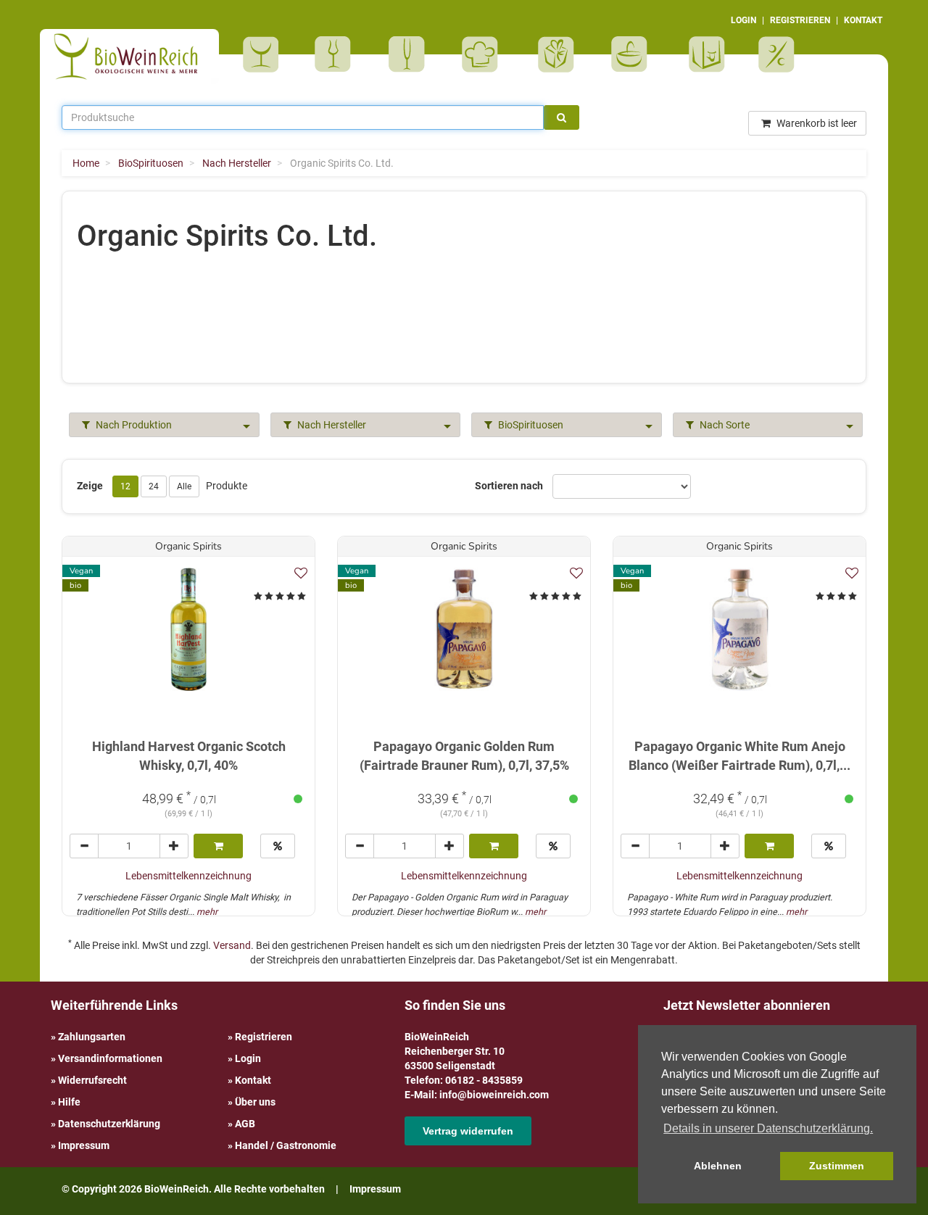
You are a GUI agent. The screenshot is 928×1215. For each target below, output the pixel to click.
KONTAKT (863, 20)
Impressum (83, 1145)
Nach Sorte (723, 425)
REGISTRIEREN (800, 20)
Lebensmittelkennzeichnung (188, 876)
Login (248, 1058)
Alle (184, 486)
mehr (207, 911)
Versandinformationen (110, 1058)
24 (154, 486)
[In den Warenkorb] (219, 846)
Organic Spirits (188, 546)
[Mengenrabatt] (277, 846)
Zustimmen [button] (836, 1166)
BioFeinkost (484, 54)
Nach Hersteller (330, 425)
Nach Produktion (133, 425)
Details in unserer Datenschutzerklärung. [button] (768, 1128)
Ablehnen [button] (718, 1166)
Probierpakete (634, 54)
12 (125, 486)
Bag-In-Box (703, 62)
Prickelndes (411, 54)
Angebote (778, 54)
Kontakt (253, 1080)
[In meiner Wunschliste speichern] (301, 573)
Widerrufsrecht (92, 1080)
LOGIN (743, 20)
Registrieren (263, 1036)
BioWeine (263, 54)
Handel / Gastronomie (285, 1145)
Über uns (255, 1102)
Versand (232, 945)
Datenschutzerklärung (109, 1123)
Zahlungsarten (91, 1036)
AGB (245, 1123)
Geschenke (556, 54)
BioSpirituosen (336, 54)
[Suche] (561, 117)
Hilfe (69, 1102)
